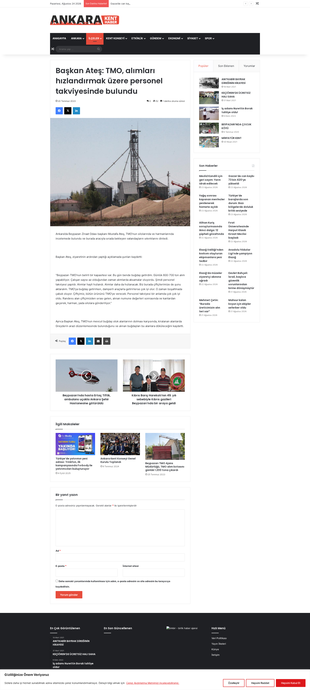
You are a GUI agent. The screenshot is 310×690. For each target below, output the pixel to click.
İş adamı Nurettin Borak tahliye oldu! (237, 110)
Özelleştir (233, 682)
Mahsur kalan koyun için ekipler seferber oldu (239, 303)
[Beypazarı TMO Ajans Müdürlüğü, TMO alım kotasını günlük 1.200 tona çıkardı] (165, 446)
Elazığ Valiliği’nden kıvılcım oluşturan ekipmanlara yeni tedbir (211, 255)
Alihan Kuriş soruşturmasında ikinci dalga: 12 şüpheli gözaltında (211, 228)
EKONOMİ (174, 38)
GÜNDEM (155, 38)
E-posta (61, 566)
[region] (155, 679)
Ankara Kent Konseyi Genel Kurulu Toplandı (118, 460)
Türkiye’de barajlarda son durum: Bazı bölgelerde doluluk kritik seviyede (240, 203)
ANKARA (76, 38)
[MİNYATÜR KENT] (209, 141)
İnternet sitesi (131, 566)
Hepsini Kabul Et (290, 682)
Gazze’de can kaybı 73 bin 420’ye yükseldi (134, 3)
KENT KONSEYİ (115, 38)
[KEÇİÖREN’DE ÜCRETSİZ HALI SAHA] (209, 97)
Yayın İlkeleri (219, 643)
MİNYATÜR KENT (231, 138)
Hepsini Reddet (260, 682)
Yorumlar (249, 66)
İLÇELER (94, 38)
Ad (58, 550)
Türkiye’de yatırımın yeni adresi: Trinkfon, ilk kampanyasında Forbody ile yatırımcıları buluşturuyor (74, 464)
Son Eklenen (226, 66)
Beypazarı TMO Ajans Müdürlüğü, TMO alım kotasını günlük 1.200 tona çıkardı (164, 466)
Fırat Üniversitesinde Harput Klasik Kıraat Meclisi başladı (238, 230)
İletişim (216, 654)
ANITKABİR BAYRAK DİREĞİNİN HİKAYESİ (234, 81)
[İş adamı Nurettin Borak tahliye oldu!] (209, 113)
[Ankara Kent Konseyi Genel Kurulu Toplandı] (120, 444)
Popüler (203, 66)
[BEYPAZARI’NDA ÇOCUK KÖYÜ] (209, 128)
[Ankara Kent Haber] (84, 20)
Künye (215, 649)
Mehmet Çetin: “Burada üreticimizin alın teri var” (209, 305)
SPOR (208, 38)
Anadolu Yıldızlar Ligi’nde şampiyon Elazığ (240, 253)
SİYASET (192, 38)
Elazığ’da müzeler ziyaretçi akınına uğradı (210, 276)
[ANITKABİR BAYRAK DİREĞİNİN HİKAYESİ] (209, 83)
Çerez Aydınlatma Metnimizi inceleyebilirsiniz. (152, 682)
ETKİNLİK (137, 38)
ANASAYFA (59, 38)
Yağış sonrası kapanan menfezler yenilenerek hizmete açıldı (212, 201)
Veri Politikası (219, 638)
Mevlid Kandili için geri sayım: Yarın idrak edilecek (210, 179)
